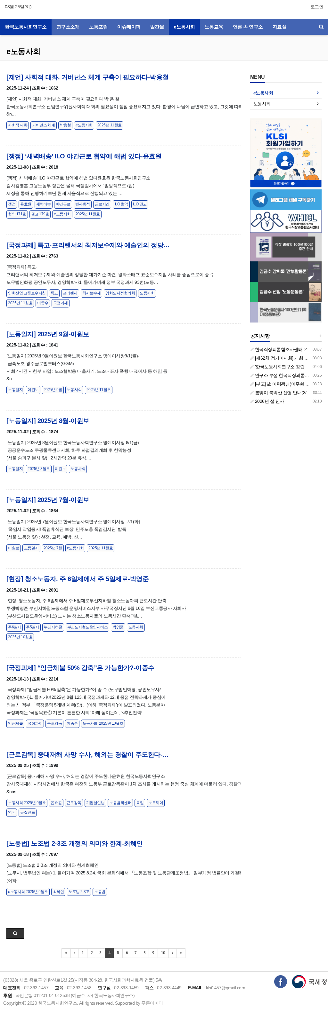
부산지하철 (53, 627)
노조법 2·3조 (79, 891)
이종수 (42, 303)
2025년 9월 (53, 389)
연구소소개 (68, 27)
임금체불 (15, 723)
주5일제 (32, 627)
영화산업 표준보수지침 (27, 293)
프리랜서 (70, 293)
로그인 (317, 6)
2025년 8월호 (39, 468)
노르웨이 (155, 803)
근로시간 (102, 204)
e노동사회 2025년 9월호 (28, 891)
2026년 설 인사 (269, 401)
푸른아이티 (152, 1003)
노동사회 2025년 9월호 (27, 803)
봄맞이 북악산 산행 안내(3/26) (283, 392)
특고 (54, 293)
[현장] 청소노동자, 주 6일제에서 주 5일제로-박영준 (77, 578)
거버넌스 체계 (43, 125)
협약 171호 (17, 214)
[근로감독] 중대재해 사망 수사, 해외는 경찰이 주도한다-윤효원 (88, 754)
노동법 (99, 891)
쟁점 (11, 204)
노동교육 (214, 27)
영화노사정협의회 (120, 293)
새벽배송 (43, 204)
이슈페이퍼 (129, 27)
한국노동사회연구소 (26, 27)
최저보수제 (91, 293)
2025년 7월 (53, 548)
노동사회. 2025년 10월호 (103, 723)
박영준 (118, 627)
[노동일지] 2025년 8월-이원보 (47, 420)
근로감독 (54, 723)
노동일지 (15, 389)
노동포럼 (98, 27)
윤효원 (25, 204)
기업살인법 (95, 803)
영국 (11, 812)
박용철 (65, 125)
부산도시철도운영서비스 (87, 627)
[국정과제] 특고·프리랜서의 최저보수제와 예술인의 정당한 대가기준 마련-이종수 (88, 245)
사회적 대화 (17, 125)
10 (163, 953)
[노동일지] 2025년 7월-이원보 (47, 499)
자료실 (280, 27)
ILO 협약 (121, 204)
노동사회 (147, 293)
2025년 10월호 (20, 637)
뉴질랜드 (27, 812)
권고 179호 (40, 214)
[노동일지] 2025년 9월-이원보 (47, 334)
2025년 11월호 (109, 125)
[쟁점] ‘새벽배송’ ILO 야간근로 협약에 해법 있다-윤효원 (83, 156)
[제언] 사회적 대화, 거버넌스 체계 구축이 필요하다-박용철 (87, 77)
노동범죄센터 (120, 803)
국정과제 (60, 303)
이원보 (33, 389)
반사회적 (82, 204)
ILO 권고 (140, 204)
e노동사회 (184, 27)
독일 (140, 803)
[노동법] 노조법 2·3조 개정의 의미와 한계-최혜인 (74, 843)
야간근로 (63, 204)
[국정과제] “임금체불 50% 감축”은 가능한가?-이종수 (80, 667)
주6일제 (14, 627)
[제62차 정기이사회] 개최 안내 (283, 358)
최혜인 (58, 891)
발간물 (157, 27)
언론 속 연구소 (248, 27)
